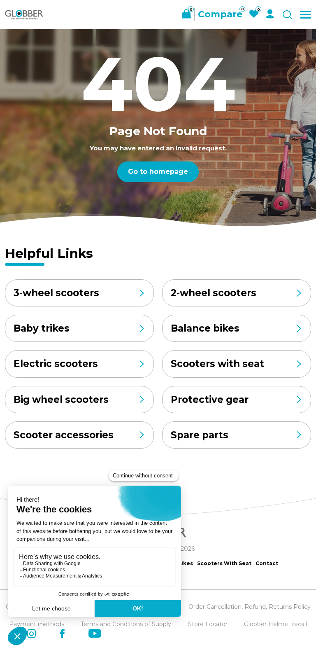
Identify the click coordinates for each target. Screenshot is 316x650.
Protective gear (210, 399)
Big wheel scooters (61, 399)
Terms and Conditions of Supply (126, 624)
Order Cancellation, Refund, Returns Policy (249, 606)
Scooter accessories (64, 435)
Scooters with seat (217, 363)
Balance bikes (205, 328)
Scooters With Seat (224, 563)
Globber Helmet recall (275, 624)
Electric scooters (56, 363)
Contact (267, 563)
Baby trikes (42, 328)
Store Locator (208, 624)
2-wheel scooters (213, 293)
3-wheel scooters (56, 293)
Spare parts (199, 435)
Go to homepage (158, 171)
